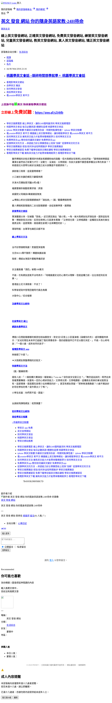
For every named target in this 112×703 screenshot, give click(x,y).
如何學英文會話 (25, 434)
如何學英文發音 (14, 89)
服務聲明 (82, 665)
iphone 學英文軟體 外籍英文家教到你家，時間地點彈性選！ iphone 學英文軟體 (44, 130)
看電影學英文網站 (15, 82)
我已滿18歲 (6, 698)
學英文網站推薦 (25, 441)
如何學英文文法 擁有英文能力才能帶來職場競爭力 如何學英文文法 (39, 136)
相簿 (9, 57)
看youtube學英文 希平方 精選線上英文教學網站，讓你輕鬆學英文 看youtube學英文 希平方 (50, 133)
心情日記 (22, 523)
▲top (3, 528)
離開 (15, 698)
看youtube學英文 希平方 (18, 95)
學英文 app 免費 (25, 428)
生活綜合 (23, 52)
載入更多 (5, 533)
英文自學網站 (24, 431)
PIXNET (36, 665)
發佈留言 (5, 550)
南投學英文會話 (14, 92)
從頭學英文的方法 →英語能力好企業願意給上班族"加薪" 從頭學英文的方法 (43, 143)
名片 (9, 64)
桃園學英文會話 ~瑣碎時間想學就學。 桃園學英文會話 (46, 75)
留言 (32, 516)
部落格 (10, 61)
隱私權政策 (71, 665)
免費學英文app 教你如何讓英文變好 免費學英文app (31, 140)
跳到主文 (5, 29)
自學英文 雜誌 (13, 85)
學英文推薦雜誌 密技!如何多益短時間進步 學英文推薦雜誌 (35, 146)
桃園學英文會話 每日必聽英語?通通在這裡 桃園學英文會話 (35, 127)
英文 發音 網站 (8, 500)
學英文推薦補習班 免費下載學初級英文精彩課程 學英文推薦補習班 (39, 150)
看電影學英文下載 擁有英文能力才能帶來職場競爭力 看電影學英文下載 (41, 153)
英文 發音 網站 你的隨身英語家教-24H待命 (42, 21)
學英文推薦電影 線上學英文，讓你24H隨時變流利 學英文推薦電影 (38, 123)
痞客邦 (26, 516)
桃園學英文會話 (25, 437)
